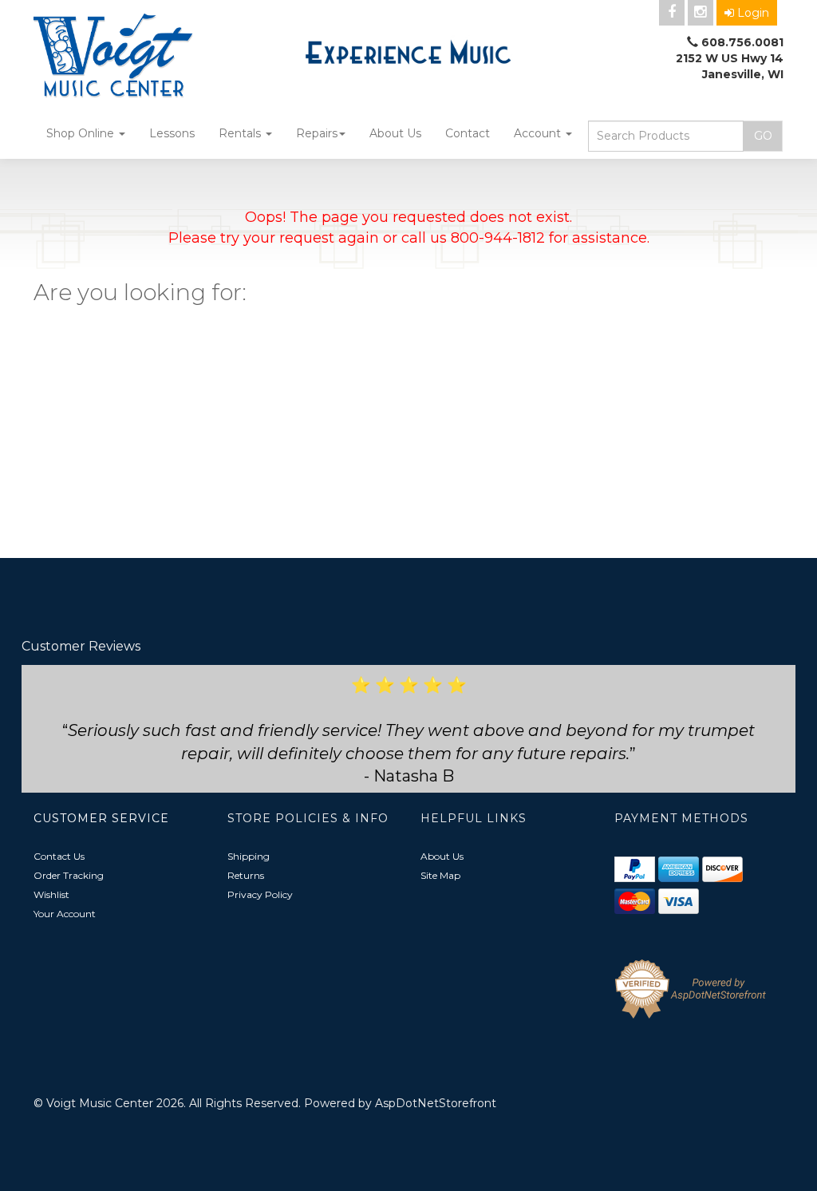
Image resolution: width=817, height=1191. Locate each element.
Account (539, 133)
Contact (467, 133)
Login (753, 13)
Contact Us (59, 856)
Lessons (172, 133)
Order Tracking (69, 875)
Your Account (65, 914)
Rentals (241, 133)
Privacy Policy (260, 894)
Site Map (440, 875)
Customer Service (101, 818)
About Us (395, 133)
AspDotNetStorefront (435, 1103)
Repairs (316, 133)
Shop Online (81, 133)
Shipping (248, 856)
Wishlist (51, 894)
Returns (245, 875)
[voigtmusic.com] (150, 57)
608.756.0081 (742, 42)
